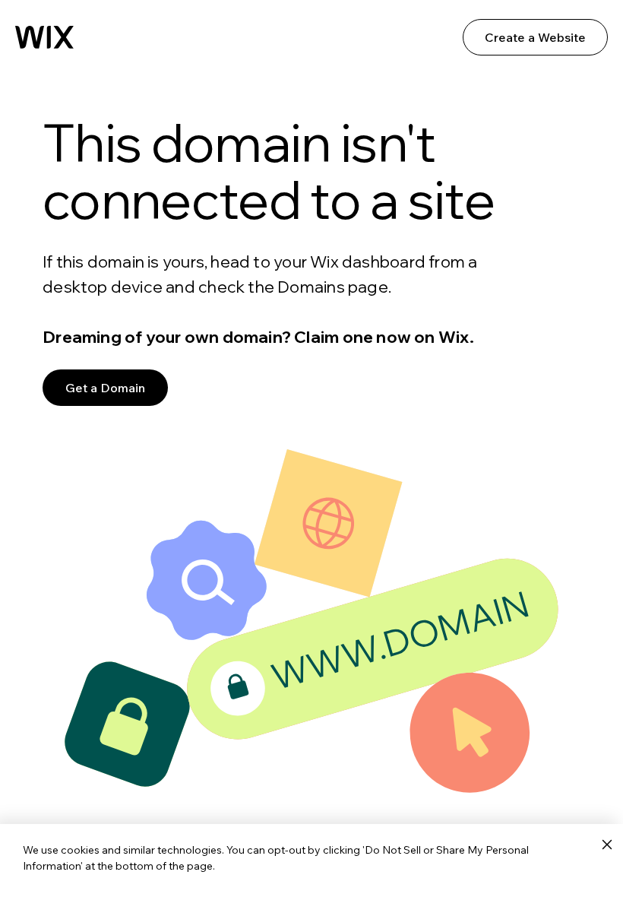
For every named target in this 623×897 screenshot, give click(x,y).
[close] (606, 845)
